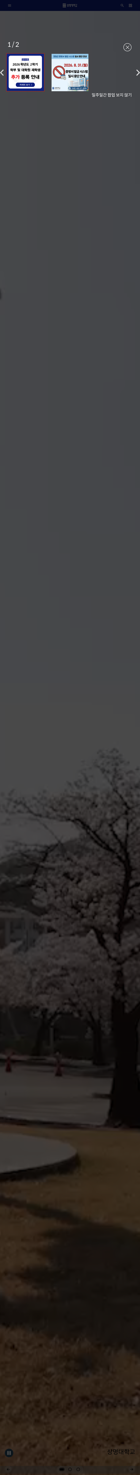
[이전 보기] (2, 72)
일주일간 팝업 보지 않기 (112, 95)
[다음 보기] (138, 72)
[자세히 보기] (25, 72)
